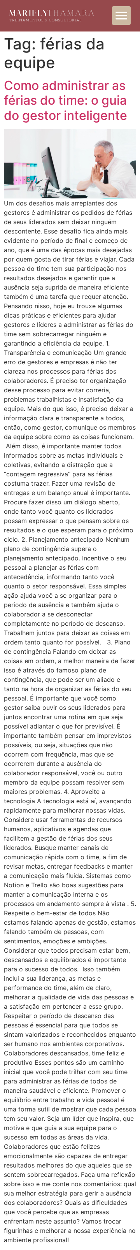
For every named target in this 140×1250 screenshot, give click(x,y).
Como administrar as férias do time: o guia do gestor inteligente (65, 100)
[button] (121, 15)
